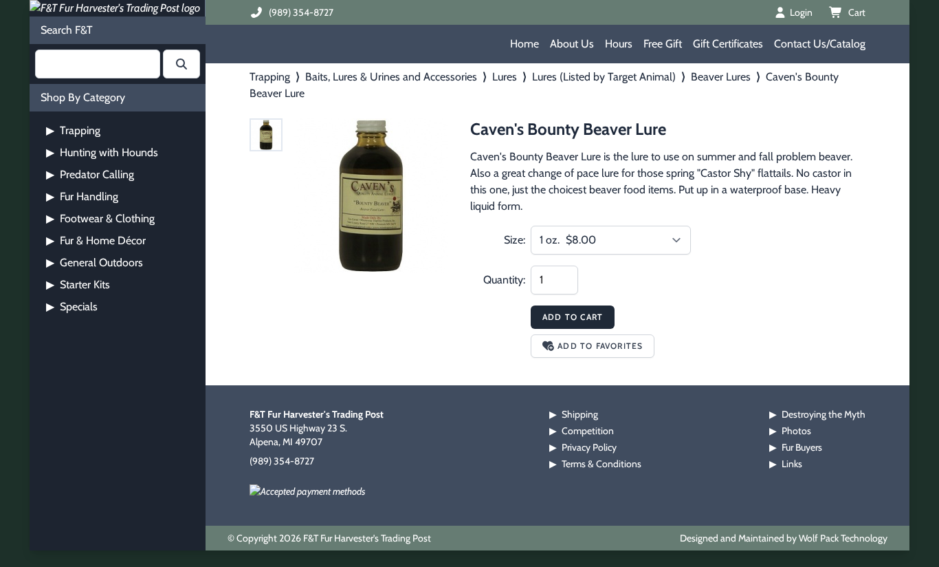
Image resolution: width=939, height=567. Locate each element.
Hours (618, 43)
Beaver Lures (721, 76)
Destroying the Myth (823, 414)
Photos (796, 431)
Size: (514, 239)
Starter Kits (78, 284)
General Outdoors (94, 262)
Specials (72, 306)
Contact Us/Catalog (819, 43)
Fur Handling (82, 196)
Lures (504, 76)
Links (792, 464)
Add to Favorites (600, 346)
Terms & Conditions (601, 464)
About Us (572, 43)
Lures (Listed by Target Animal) (604, 76)
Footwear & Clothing (100, 218)
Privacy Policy (589, 447)
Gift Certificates (728, 43)
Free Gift (662, 43)
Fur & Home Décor (96, 240)
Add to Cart (572, 317)
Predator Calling (90, 174)
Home (524, 43)
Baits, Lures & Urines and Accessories (391, 76)
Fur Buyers (802, 447)
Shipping (580, 414)
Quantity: (504, 279)
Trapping (73, 130)
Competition (588, 431)
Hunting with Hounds (102, 152)
